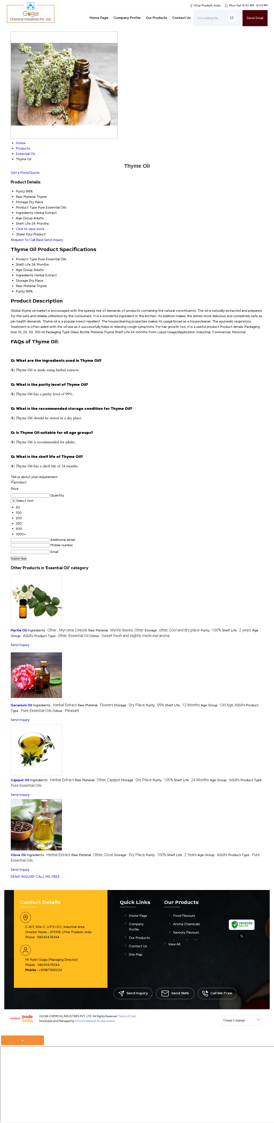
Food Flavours (184, 916)
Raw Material (26, 286)
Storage (22, 280)
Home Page (99, 18)
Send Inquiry (53, 240)
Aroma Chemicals (186, 924)
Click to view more (30, 229)
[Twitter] (241, 938)
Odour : (129, 636)
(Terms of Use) (127, 1016)
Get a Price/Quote (25, 173)
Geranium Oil (21, 705)
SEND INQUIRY (23, 877)
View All (174, 944)
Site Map (135, 954)
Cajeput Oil (20, 780)
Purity (20, 291)
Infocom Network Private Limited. (95, 1021)
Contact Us (181, 18)
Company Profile (127, 18)
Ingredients (24, 275)
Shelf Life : (236, 630)
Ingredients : (57, 630)
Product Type (26, 259)
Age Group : (223, 705)
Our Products (156, 18)
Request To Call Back (27, 240)
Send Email (255, 18)
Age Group (24, 270)
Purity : (211, 630)
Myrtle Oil (19, 630)
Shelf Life (23, 264)
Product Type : (61, 636)
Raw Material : (116, 630)
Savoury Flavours (186, 932)
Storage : (172, 630)
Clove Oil (18, 855)
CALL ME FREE (48, 877)
